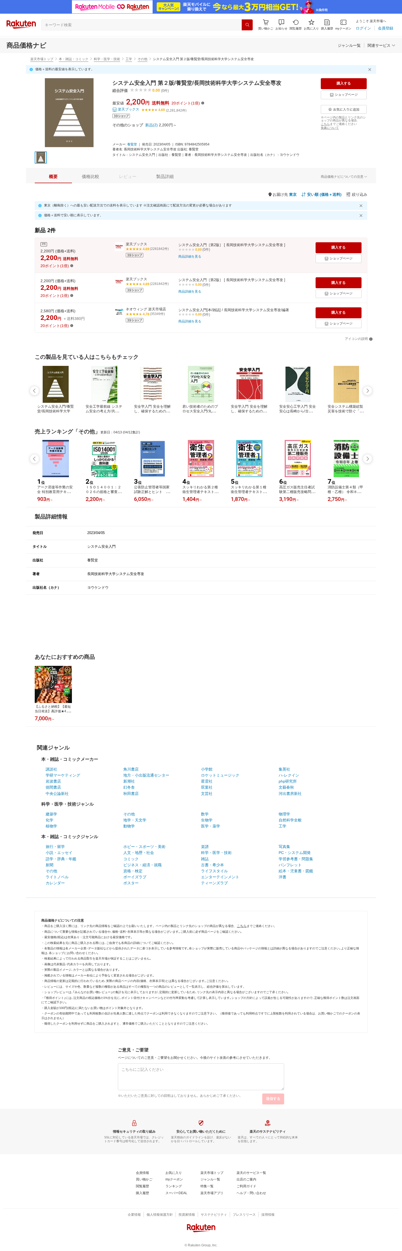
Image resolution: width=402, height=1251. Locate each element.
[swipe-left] (34, 390)
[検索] (247, 24)
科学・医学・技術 (107, 59)
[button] (281, 24)
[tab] (53, 176)
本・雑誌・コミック (73, 59)
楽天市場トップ (41, 59)
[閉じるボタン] (370, 69)
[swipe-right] (367, 390)
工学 (129, 59)
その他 (142, 59)
